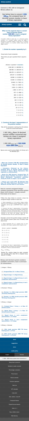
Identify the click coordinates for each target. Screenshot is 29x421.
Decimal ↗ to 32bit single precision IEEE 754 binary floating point (14, 292)
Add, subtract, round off (14, 396)
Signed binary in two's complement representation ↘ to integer (14, 320)
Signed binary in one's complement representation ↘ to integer (14, 316)
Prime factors (14, 373)
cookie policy (14, 350)
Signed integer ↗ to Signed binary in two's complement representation (14, 283)
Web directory (14, 415)
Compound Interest (14, 400)
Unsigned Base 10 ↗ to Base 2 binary (14, 271)
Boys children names (14, 412)
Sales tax (14, 385)
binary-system (6, 2)
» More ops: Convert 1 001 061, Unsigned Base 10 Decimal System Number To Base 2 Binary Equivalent (14, 164)
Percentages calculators (14, 370)
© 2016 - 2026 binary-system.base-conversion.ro (14, 358)
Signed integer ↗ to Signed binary (13, 274)
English (7, 354)
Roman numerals (14, 377)
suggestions (14, 343)
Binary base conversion (14, 362)
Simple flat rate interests (14, 404)
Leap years (14, 393)
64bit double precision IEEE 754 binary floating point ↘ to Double (14, 334)
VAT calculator (14, 389)
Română (22, 354)
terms (14, 347)
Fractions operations (14, 381)
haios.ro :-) (14, 408)
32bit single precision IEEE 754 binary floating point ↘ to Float (14, 330)
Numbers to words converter (14, 366)
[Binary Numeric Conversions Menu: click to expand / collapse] (20, 25)
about (14, 339)
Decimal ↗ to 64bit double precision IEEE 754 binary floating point (14, 297)
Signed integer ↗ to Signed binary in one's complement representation (14, 278)
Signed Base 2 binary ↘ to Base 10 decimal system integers (14, 311)
